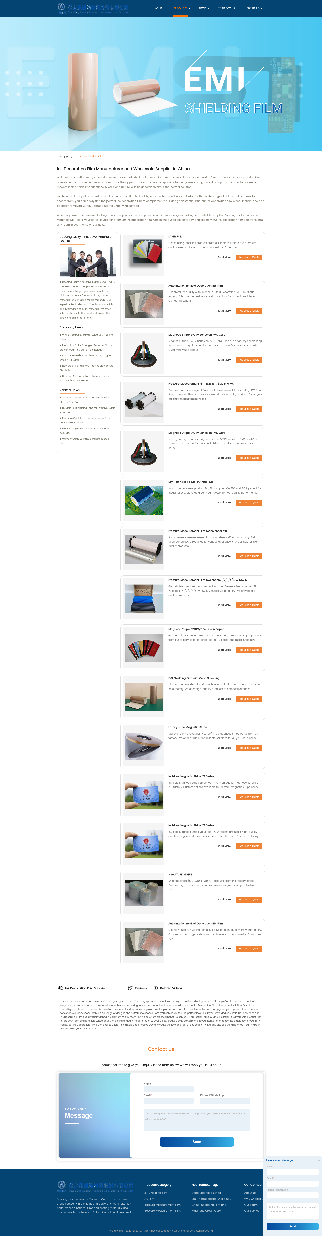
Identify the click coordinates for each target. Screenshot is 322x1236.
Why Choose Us (254, 1199)
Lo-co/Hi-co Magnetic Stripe (187, 727)
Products (181, 8)
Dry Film (149, 1199)
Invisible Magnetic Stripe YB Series (191, 776)
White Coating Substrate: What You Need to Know (86, 337)
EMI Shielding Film (155, 1193)
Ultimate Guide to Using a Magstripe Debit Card (85, 441)
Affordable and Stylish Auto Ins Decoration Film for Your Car (85, 400)
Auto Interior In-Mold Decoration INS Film (195, 285)
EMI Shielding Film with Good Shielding (194, 678)
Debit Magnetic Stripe (206, 1193)
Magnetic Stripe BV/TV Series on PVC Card (197, 335)
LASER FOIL (175, 236)
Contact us (226, 8)
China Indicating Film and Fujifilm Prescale (209, 1205)
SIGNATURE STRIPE (180, 874)
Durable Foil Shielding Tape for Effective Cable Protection (87, 410)
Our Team (251, 1205)
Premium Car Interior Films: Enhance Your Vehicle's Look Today (85, 420)
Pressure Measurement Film (162, 1205)
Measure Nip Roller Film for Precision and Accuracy (84, 431)
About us (253, 8)
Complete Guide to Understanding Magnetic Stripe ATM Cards (86, 358)
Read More (224, 257)
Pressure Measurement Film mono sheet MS (197, 531)
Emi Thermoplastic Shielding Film (211, 1199)
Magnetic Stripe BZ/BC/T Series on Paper (196, 629)
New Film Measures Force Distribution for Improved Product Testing (84, 378)
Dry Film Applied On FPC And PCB (190, 482)
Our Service (252, 1211)
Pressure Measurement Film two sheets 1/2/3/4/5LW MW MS (208, 580)
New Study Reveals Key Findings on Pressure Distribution (86, 368)
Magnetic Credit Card (206, 1211)
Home (158, 8)
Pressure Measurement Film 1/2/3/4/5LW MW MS (201, 384)
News (202, 8)
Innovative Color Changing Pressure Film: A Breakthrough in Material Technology (86, 347)
